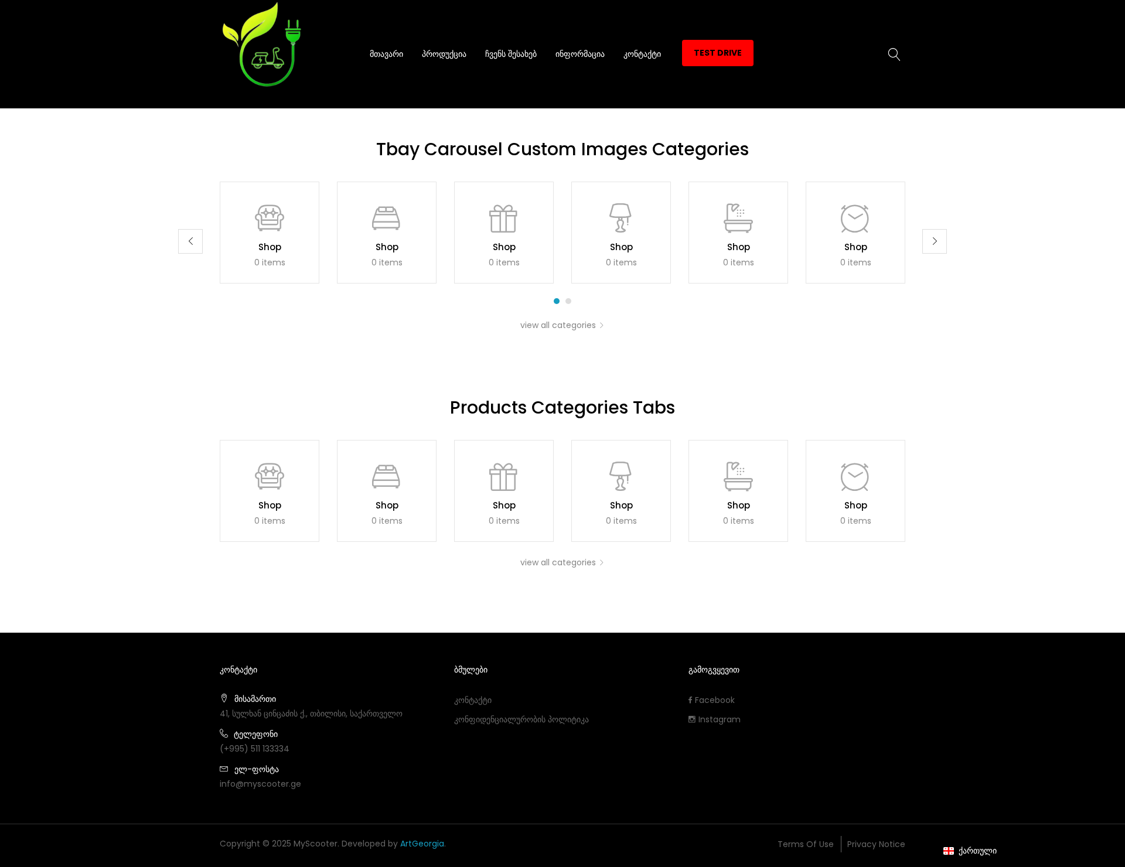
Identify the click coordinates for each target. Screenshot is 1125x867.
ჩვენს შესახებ (511, 54)
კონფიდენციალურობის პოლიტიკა (521, 719)
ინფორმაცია (580, 54)
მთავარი (386, 54)
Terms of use (806, 844)
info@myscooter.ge (260, 784)
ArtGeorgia (422, 843)
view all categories (558, 325)
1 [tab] (557, 301)
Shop (269, 247)
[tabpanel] (269, 232)
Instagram (719, 719)
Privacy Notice (876, 844)
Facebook (715, 700)
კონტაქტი (642, 54)
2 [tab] (568, 301)
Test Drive (718, 53)
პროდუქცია (444, 54)
